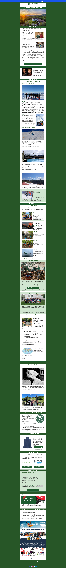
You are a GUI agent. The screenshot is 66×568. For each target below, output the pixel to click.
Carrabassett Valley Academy (33, 561)
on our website (31, 485)
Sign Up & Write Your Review (27, 466)
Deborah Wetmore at (41, 430)
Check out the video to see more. (33, 287)
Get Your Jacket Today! (38, 447)
